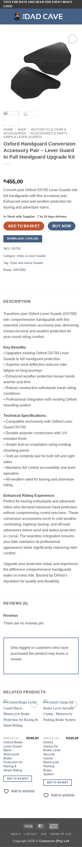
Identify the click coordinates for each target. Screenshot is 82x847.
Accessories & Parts (49, 133)
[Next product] (7, 171)
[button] (6, 16)
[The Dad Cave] (39, 16)
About (16, 834)
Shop (22, 129)
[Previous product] (16, 171)
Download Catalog (22, 238)
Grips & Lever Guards (22, 137)
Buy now (61, 226)
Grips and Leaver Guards (26, 263)
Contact (31, 834)
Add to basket (24, 226)
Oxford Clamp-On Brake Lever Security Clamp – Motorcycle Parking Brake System (52, 758)
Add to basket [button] (17, 778)
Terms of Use (60, 834)
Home (8, 129)
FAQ (43, 834)
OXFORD (19, 270)
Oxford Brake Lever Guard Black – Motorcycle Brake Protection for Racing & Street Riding (13, 756)
